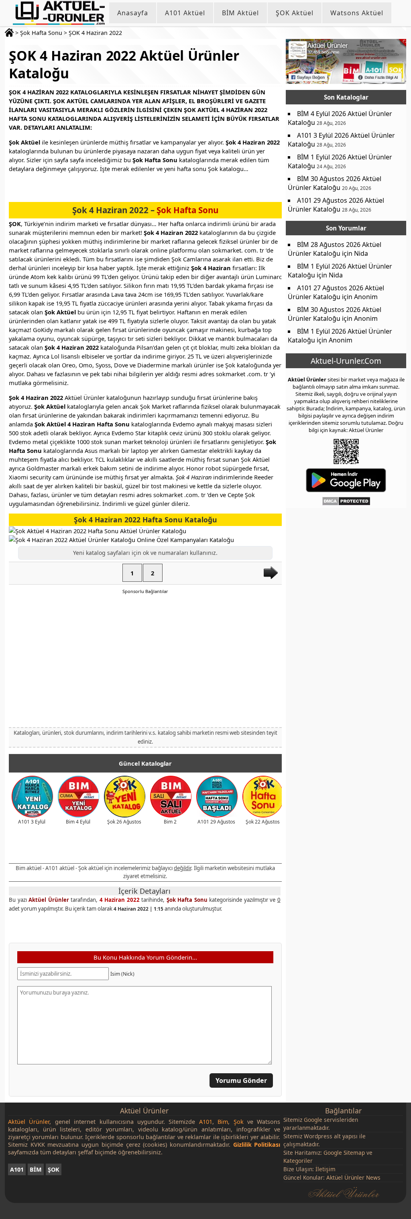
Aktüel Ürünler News (353, 1177)
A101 (17, 1169)
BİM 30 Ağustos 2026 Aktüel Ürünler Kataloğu (334, 183)
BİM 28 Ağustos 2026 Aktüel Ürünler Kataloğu (334, 249)
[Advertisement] (145, 660)
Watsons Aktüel (356, 12)
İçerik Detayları (144, 891)
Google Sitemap (344, 1152)
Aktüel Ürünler (48, 899)
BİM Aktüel (240, 12)
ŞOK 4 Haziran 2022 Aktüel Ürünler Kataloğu (124, 64)
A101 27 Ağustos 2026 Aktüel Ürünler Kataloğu (336, 292)
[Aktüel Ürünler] (59, 13)
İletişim (325, 1169)
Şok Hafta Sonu (41, 33)
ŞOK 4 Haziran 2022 (95, 33)
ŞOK (53, 1169)
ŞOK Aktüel (294, 12)
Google (313, 1119)
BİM (36, 1169)
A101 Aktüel (185, 12)
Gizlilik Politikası (257, 1144)
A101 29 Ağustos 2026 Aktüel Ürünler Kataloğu (336, 205)
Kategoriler (298, 1160)
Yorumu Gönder (241, 1080)
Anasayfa (132, 12)
